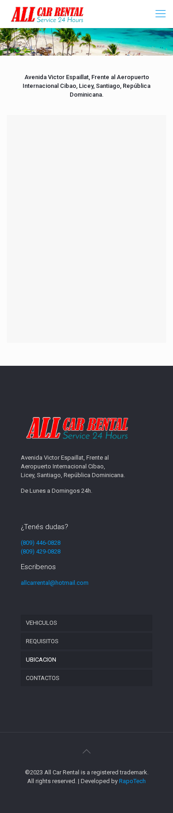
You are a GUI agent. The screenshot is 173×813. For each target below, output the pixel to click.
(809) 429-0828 (40, 551)
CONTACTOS (43, 678)
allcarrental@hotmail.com (55, 582)
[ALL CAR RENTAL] (47, 13)
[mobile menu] (160, 14)
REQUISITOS (42, 641)
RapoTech (132, 781)
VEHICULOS (41, 622)
